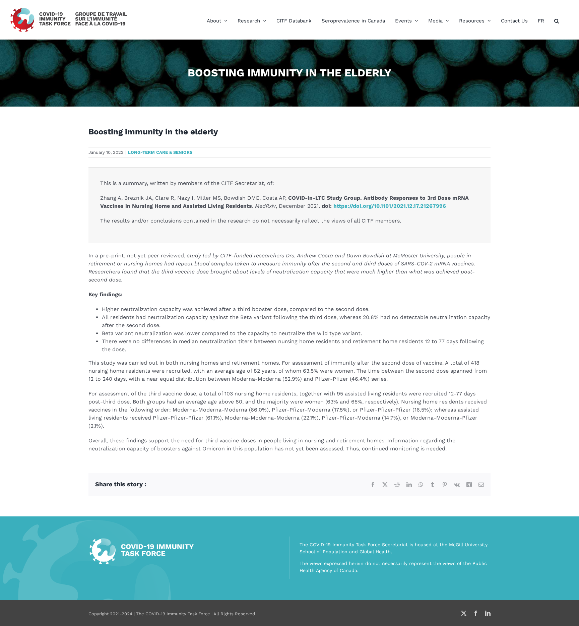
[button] (556, 21)
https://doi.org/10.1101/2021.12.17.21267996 (389, 206)
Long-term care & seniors (160, 152)
